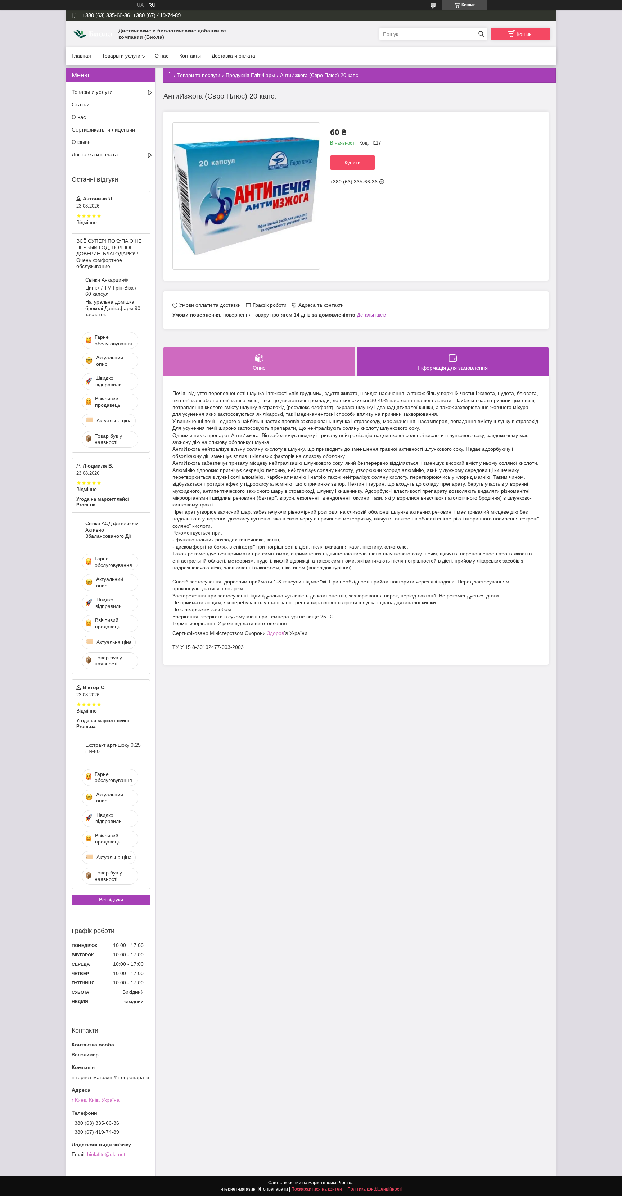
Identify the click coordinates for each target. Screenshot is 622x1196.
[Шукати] (481, 34)
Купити (352, 162)
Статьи (80, 104)
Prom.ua (345, 1182)
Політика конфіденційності (374, 1189)
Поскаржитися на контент (317, 1189)
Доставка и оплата (233, 56)
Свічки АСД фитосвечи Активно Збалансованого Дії (112, 529)
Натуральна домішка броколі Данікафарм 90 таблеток (112, 308)
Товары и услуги (121, 56)
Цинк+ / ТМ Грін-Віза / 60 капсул (110, 291)
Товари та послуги (198, 75)
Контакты (190, 56)
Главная (81, 56)
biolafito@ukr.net (106, 1154)
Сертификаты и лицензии (103, 130)
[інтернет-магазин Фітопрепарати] (93, 34)
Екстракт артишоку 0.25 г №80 (113, 748)
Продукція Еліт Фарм (250, 75)
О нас (161, 56)
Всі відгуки (111, 899)
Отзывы (82, 142)
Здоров (275, 633)
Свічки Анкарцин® (106, 280)
